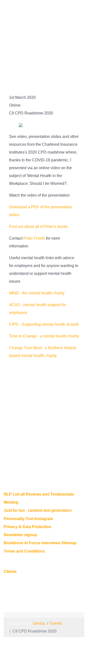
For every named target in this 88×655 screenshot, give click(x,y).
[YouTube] (45, 67)
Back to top (44, 594)
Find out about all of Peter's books (38, 226)
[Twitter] (39, 67)
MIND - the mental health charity (37, 293)
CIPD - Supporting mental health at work (44, 324)
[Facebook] (42, 67)
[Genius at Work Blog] (48, 67)
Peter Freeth (34, 238)
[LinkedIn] (36, 67)
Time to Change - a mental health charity (44, 336)
